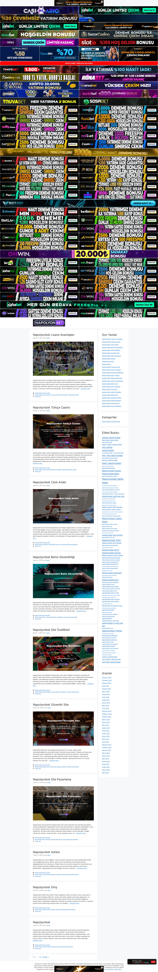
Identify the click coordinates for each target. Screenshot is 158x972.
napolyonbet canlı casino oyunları (109, 505)
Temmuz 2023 (107, 747)
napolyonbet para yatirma (110, 599)
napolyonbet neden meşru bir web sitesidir (111, 595)
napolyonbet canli (119, 494)
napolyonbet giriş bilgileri (107, 547)
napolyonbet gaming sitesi (107, 532)
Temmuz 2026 (107, 680)
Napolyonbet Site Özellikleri (51, 629)
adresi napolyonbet (111, 437)
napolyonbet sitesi (108, 610)
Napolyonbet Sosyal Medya (111, 386)
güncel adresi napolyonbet (110, 458)
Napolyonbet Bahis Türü (110, 384)
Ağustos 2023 (106, 745)
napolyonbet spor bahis (107, 612)
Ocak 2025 (105, 697)
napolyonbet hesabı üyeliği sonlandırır (110, 566)
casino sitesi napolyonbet (112, 444)
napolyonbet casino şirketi (109, 524)
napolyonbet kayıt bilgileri (70, 617)
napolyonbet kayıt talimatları (110, 582)
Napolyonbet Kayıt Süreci (68, 909)
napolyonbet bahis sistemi (109, 476)
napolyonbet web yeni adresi (108, 633)
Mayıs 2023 (106, 753)
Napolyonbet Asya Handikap (111, 406)
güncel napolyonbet (110, 460)
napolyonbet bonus (107, 494)
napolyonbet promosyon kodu (112, 606)
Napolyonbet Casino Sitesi (112, 520)
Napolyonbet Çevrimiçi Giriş (42, 909)
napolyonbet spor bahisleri (110, 614)
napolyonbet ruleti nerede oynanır (109, 608)
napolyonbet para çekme (110, 601)
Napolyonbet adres (108, 468)
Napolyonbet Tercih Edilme (65, 946)
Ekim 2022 (105, 772)
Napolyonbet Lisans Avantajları (53, 334)
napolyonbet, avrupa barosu (108, 466)
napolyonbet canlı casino (109, 503)
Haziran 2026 (106, 683)
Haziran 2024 (106, 717)
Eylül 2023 (105, 742)
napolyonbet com (107, 526)
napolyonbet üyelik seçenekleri (108, 650)
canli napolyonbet (107, 442)
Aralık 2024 (106, 700)
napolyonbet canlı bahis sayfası (108, 500)
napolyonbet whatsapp (110, 635)
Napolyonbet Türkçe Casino (51, 407)
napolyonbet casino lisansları (43, 394)
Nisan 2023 (106, 756)
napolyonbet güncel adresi (111, 558)
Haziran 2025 (106, 689)
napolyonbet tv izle (107, 628)
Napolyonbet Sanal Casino (50, 946)
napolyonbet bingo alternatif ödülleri (109, 491)
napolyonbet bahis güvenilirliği (54, 617)
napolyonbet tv (107, 618)
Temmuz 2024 (107, 714)
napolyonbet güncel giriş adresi (111, 560)
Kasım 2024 (106, 703)
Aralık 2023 (106, 733)
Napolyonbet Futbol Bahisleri (111, 400)
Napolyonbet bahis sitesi (112, 480)
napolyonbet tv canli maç (110, 620)
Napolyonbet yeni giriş (109, 640)
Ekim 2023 (105, 739)
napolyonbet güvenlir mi (110, 564)
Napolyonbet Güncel (56, 839)
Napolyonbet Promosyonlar (42, 393)
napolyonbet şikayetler (107, 654)
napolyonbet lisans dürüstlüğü (69, 544)
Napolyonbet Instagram (112, 573)
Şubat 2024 (106, 728)
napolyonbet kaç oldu (54, 544)
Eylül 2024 (105, 708)
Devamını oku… (86, 388)
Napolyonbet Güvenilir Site (51, 704)
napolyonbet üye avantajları (110, 644)
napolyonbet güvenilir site (42, 766)
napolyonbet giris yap (108, 537)
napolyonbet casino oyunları (111, 509)
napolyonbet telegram (108, 616)
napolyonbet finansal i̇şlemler (43, 692)
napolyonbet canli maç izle (113, 496)
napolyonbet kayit (107, 577)
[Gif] (79, 152)
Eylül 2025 (105, 686)
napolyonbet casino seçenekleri (111, 516)
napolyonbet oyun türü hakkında (108, 597)
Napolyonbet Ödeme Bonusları (112, 378)
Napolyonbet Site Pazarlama (52, 779)
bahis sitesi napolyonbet (110, 440)
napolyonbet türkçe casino (69, 469)
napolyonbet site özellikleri (58, 692)
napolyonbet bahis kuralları (53, 469)
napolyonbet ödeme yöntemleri (58, 766)
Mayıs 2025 (106, 691)
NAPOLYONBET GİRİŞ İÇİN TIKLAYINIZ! (79, 63)
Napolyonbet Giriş (45, 887)
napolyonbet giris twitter (112, 535)
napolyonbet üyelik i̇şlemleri (110, 648)
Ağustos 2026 (106, 677)
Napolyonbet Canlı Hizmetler (111, 370)
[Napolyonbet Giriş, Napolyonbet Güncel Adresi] (49, 323)
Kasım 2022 (106, 770)
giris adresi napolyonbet (108, 449)
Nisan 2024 (106, 722)
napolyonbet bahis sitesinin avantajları (110, 487)
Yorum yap (38, 396)
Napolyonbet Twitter (73, 766)
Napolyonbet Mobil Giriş (110, 395)
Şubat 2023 (106, 761)
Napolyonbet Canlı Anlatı (49, 482)
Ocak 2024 (105, 731)
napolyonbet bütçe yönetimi (42, 839)
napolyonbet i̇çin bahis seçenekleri (109, 575)
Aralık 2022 (106, 767)
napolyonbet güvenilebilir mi (110, 562)
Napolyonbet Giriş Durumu (111, 403)
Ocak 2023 (105, 764)
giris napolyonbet (118, 453)
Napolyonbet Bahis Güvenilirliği (54, 557)
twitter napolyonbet (109, 657)
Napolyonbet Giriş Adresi (111, 543)
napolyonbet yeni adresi (109, 637)
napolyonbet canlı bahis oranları (108, 498)
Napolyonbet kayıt (110, 580)
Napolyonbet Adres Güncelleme (112, 381)
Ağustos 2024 (106, 711)
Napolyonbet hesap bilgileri (110, 568)
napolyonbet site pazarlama (70, 839)
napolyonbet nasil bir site (109, 591)
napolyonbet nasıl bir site (110, 593)
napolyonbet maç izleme (110, 586)
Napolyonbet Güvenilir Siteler (111, 398)
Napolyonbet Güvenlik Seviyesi (70, 874)
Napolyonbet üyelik (108, 642)
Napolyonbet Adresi (40, 469)
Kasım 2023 (106, 736)
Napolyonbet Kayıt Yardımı (111, 375)
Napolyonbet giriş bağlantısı (110, 545)
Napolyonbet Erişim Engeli (109, 528)
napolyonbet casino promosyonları (109, 513)
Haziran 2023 (106, 750)
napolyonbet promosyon (107, 603)
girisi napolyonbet (107, 453)
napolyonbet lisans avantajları (59, 394)
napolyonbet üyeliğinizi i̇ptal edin (109, 652)
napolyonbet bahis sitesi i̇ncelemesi (109, 485)
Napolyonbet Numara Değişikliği (112, 372)
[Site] (39, 110)
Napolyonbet (41, 922)
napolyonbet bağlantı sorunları (111, 489)
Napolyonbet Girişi (110, 550)
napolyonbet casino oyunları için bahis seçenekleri (112, 511)
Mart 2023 (105, 758)
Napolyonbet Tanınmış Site (111, 367)
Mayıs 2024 (106, 719)
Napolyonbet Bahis (40, 617)
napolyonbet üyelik (73, 394)
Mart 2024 (105, 725)
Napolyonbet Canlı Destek (53, 874)
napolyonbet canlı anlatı (41, 544)
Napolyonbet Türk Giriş (109, 389)
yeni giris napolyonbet (73, 692)
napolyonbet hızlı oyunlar (107, 570)
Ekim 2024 (105, 705)
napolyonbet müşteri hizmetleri (111, 588)
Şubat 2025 (106, 694)
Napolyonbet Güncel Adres (112, 555)
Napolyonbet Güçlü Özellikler (111, 392)
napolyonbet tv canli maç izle (112, 624)
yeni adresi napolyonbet (111, 659)
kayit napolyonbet (111, 463)
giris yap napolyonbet (112, 455)
